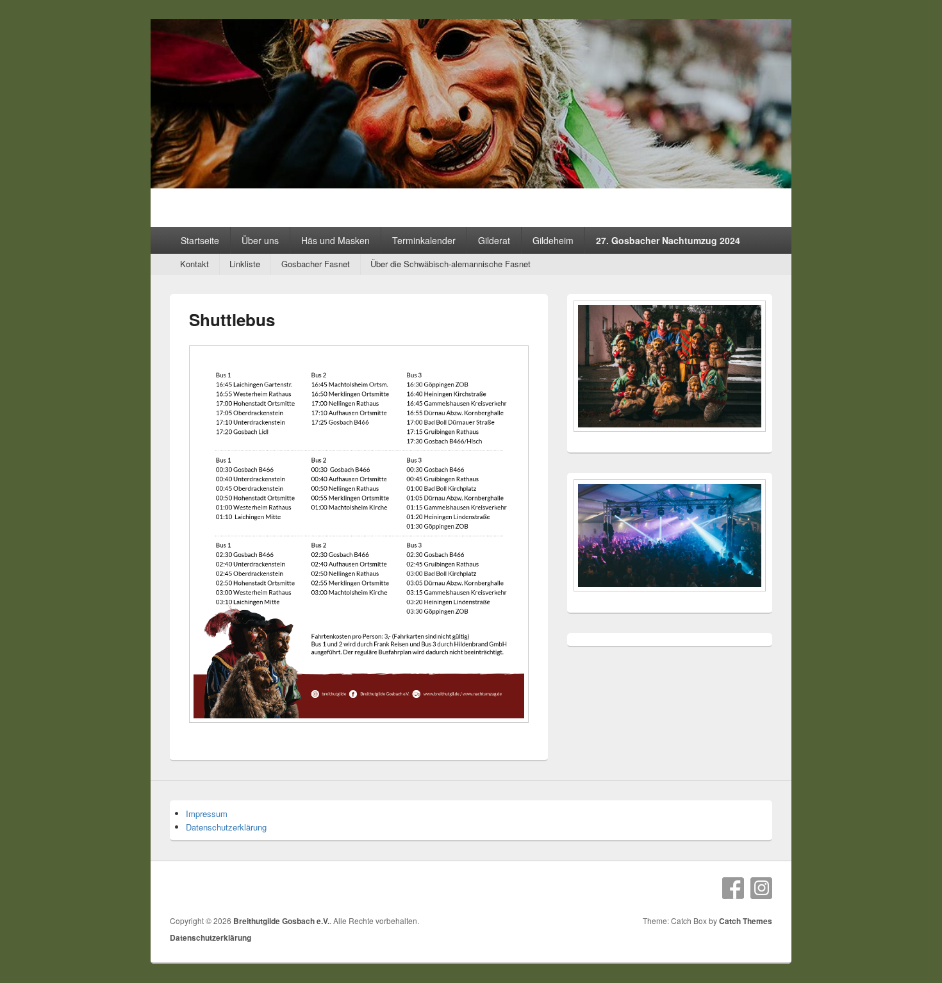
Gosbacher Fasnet (315, 264)
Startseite (200, 240)
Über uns (260, 240)
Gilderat (494, 240)
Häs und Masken (335, 240)
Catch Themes (745, 921)
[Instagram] (761, 888)
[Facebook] (733, 888)
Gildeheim (553, 240)
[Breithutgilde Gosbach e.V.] (471, 184)
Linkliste (244, 264)
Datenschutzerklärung (226, 827)
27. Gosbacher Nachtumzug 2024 (668, 240)
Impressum (206, 813)
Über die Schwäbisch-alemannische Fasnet (450, 264)
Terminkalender (424, 240)
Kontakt (194, 264)
